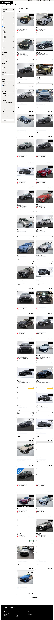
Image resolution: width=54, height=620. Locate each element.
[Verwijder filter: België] (23, 8)
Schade (17, 615)
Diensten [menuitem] (11, 4)
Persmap (5, 615)
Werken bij (5, 614)
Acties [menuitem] (3, 4)
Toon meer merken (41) (5, 43)
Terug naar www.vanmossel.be (6, 0)
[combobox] (8, 120)
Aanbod (17, 613)
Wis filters (25, 8)
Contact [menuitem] (22, 4)
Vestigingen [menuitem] (37, 0)
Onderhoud (17, 616)
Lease (16, 614)
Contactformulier (29, 614)
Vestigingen (28, 613)
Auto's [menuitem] (7, 4)
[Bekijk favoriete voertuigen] (51, 2)
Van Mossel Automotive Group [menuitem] (31, 0)
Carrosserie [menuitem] (17, 4)
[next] (33, 19)
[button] (51, 2)
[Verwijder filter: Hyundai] (19, 8)
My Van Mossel (6, 613)
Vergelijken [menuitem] (44, 0)
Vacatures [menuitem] (41, 0)
